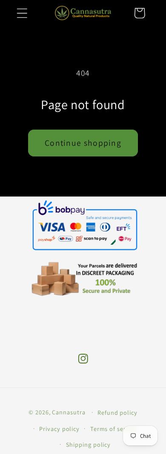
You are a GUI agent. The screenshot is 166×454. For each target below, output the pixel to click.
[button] (22, 13)
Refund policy (117, 412)
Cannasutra (68, 412)
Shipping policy (88, 444)
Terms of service (113, 429)
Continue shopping (83, 142)
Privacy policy (59, 429)
